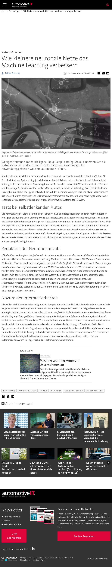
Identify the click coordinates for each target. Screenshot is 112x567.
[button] (3, 463)
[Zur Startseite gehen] (22, 4)
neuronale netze (95, 391)
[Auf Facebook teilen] (99, 73)
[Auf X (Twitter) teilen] (104, 73)
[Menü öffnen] (4, 4)
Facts (43, 560)
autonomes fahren (73, 391)
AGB (22, 557)
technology (9, 391)
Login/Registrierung (108, 4)
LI (34, 548)
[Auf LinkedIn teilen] (108, 73)
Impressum (41, 557)
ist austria (56, 391)
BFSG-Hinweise (54, 557)
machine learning (27, 391)
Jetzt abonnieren (14, 536)
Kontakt (36, 560)
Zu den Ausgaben (84, 536)
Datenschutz (30, 557)
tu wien (43, 391)
